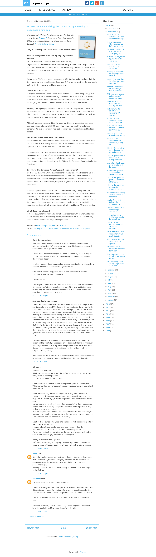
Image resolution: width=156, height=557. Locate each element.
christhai (37, 478)
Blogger (83, 552)
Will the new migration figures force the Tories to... (116, 59)
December (112, 28)
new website (81, 14)
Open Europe (41, 3)
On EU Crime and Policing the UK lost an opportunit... (116, 202)
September (112, 273)
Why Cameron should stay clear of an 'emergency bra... (115, 51)
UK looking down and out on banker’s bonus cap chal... (115, 96)
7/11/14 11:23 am (40, 448)
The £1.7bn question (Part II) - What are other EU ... (115, 180)
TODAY (27, 9)
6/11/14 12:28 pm (40, 295)
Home (63, 527)
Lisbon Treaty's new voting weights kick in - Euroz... (115, 263)
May (110, 286)
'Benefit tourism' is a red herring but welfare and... (115, 209)
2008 (108, 320)
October (111, 270)
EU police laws (52, 228)
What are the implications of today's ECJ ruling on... (115, 141)
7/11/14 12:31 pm (40, 473)
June (110, 283)
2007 (108, 324)
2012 (108, 307)
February (111, 296)
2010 (108, 314)
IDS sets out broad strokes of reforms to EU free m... (115, 128)
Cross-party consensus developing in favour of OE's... (116, 73)
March (110, 293)
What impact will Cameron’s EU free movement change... (116, 36)
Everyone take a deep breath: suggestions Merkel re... (116, 256)
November (112, 31)
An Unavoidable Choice (44, 44)
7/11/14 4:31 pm (40, 511)
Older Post (91, 527)
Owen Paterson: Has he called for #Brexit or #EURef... (116, 81)
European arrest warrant (69, 228)
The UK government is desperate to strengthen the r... (116, 157)
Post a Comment (37, 516)
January (111, 300)
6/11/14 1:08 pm (40, 361)
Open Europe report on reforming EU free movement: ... (115, 88)
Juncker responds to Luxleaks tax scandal (116, 134)
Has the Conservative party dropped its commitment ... (115, 150)
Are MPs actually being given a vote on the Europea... (116, 165)
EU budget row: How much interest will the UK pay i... (115, 234)
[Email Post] (78, 225)
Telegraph (43, 38)
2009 (108, 317)
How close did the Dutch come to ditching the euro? (115, 103)
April (110, 290)
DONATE (128, 9)
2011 (108, 310)
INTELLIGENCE (47, 9)
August (111, 276)
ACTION (67, 9)
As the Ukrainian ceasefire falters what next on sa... (115, 120)
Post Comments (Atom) (68, 536)
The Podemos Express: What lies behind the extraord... (115, 225)
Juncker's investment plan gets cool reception (115, 66)
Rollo (35, 453)
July (109, 280)
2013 (108, 304)
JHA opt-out (86, 228)
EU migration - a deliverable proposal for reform (116, 248)
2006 (108, 327)
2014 (108, 25)
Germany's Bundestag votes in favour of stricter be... (116, 194)
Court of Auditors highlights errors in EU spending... (115, 217)
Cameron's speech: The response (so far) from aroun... (115, 44)
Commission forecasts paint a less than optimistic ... (116, 241)
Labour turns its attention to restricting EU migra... (113, 112)
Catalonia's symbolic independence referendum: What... (116, 172)
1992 (108, 330)
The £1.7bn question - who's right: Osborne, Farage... (116, 187)
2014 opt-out (39, 228)
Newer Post (33, 527)
